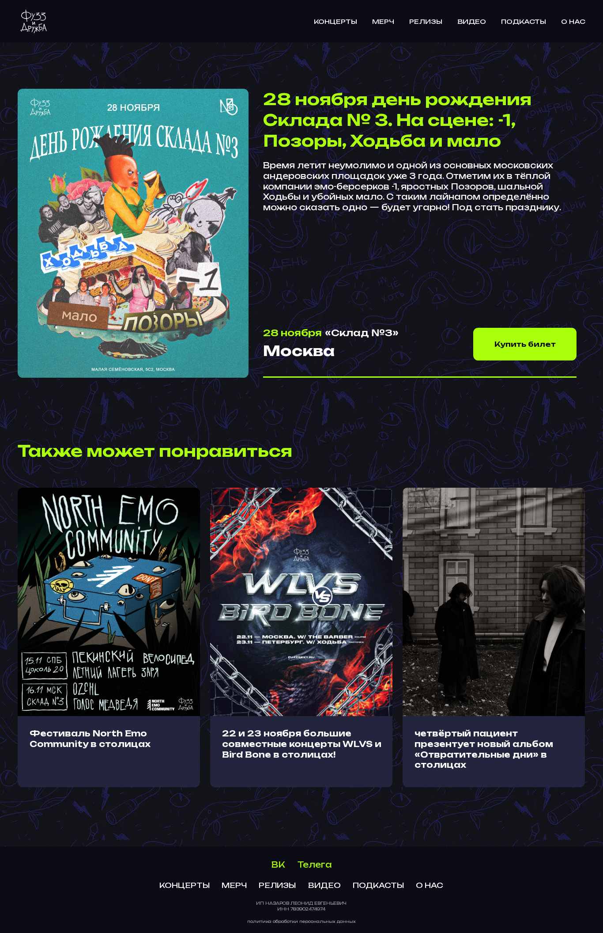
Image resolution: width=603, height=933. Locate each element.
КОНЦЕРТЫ (335, 21)
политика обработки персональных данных (301, 921)
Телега (315, 864)
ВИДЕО (471, 21)
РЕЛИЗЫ (425, 21)
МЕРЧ (383, 21)
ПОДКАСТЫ (523, 21)
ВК (278, 864)
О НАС (573, 21)
